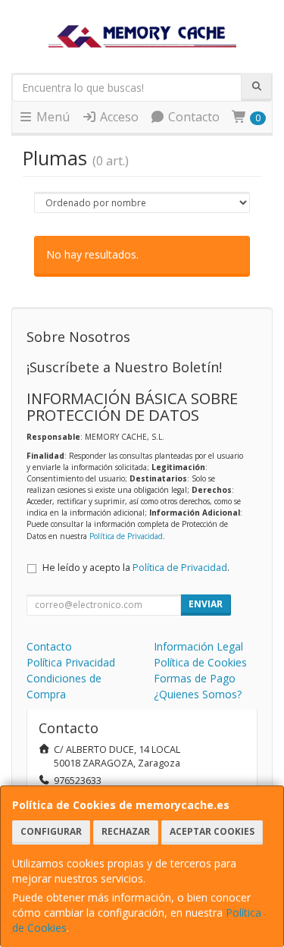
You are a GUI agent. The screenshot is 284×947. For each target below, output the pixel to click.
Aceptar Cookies (212, 831)
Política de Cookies (200, 662)
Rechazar (125, 831)
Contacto (192, 116)
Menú (51, 116)
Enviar (206, 603)
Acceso (118, 116)
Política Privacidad (71, 662)
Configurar (51, 831)
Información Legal (198, 646)
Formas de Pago (195, 678)
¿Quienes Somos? (198, 694)
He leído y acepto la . (135, 567)
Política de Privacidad (126, 536)
